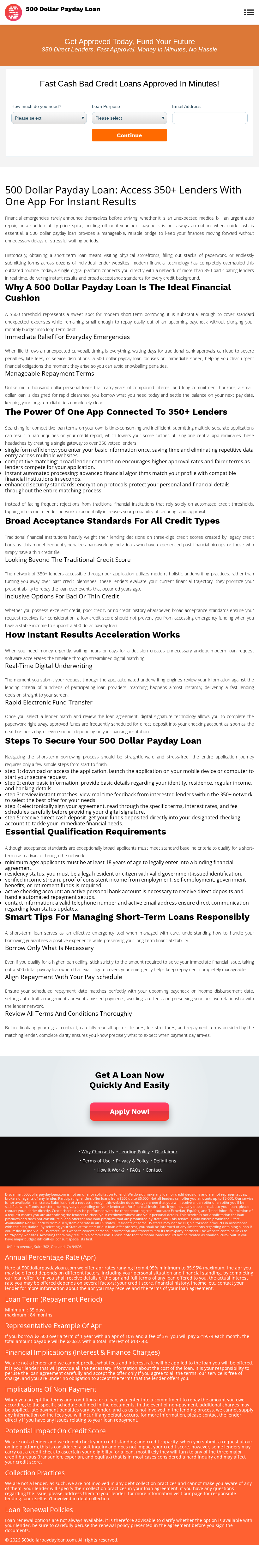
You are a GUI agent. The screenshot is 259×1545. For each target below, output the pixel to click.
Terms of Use (97, 1161)
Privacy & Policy (132, 1161)
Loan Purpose (106, 106)
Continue (129, 135)
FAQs (135, 1170)
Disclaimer (166, 1152)
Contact (154, 1170)
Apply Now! (129, 1111)
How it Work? (110, 1170)
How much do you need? (36, 106)
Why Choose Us (97, 1152)
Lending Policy (134, 1152)
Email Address (186, 106)
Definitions (165, 1161)
